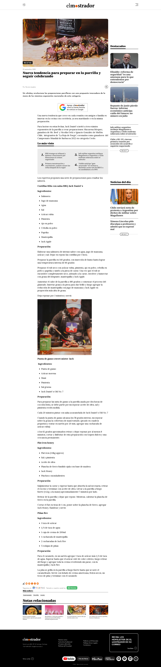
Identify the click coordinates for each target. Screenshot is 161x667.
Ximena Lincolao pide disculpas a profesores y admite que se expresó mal (123, 225)
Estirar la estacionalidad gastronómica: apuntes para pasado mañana (32, 618)
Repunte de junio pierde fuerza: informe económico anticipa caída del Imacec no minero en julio (124, 110)
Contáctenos (87, 645)
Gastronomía (27, 595)
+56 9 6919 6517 (27, 646)
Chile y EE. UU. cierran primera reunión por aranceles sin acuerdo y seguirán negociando (121, 142)
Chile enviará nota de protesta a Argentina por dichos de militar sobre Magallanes (124, 211)
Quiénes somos (62, 639)
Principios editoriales (64, 644)
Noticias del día (120, 182)
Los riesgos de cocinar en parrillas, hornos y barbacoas (98, 617)
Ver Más (123, 150)
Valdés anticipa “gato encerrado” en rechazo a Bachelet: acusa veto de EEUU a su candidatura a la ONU (91, 166)
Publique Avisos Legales (90, 643)
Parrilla (36, 595)
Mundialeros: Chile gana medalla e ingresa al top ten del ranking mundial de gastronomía (54, 618)
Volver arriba (26, 659)
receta (43, 595)
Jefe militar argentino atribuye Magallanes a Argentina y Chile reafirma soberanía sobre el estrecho (91, 156)
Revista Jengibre (31, 87)
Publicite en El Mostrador (90, 641)
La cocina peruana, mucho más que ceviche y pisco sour (76, 617)
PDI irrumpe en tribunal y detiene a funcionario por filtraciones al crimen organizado (55, 156)
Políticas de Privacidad (65, 646)
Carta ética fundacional (65, 642)
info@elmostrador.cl (37, 646)
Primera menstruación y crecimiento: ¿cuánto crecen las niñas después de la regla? (57, 165)
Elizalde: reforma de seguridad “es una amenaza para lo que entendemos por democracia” (122, 77)
